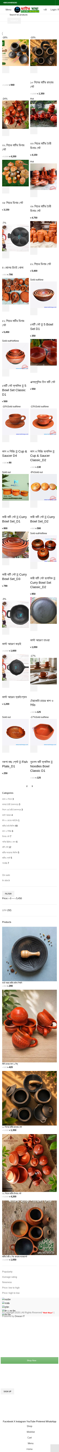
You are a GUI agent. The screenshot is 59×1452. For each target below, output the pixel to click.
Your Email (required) (11, 1378)
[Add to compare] (21, 749)
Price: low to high (11, 1287)
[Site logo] (27, 9)
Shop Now (31, 1360)
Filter (8, 894)
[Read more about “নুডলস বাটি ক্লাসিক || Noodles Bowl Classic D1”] (33, 749)
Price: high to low (11, 1293)
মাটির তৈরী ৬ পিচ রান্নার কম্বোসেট (14, 1256)
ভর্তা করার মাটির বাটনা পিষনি (12, 983)
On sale (6, 875)
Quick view (13, 749)
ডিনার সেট (5, 836)
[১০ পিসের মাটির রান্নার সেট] (29, 1098)
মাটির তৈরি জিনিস (8, 826)
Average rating (9, 1277)
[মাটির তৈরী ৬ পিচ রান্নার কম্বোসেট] (29, 1227)
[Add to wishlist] (5, 756)
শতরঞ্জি (4, 863)
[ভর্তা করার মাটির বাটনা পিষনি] (29, 954)
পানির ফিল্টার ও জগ (9, 842)
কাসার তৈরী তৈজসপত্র (10, 804)
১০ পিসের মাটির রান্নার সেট (12, 1127)
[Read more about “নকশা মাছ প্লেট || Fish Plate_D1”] (5, 749)
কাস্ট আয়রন (6, 815)
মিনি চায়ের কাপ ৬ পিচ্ (10, 1064)
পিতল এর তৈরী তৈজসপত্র (11, 809)
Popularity (7, 1271)
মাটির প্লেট (6, 858)
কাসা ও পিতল (7, 799)
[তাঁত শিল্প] (29, 1307)
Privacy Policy (48, 1404)
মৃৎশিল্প (4, 910)
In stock (6, 880)
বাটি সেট (5, 847)
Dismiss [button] (54, 1448)
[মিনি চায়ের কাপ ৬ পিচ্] (29, 1026)
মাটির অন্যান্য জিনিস (9, 852)
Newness (7, 1282)
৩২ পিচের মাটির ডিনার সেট (11, 1193)
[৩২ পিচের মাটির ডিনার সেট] (29, 1163)
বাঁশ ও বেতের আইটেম (10, 820)
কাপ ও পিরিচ (6, 831)
